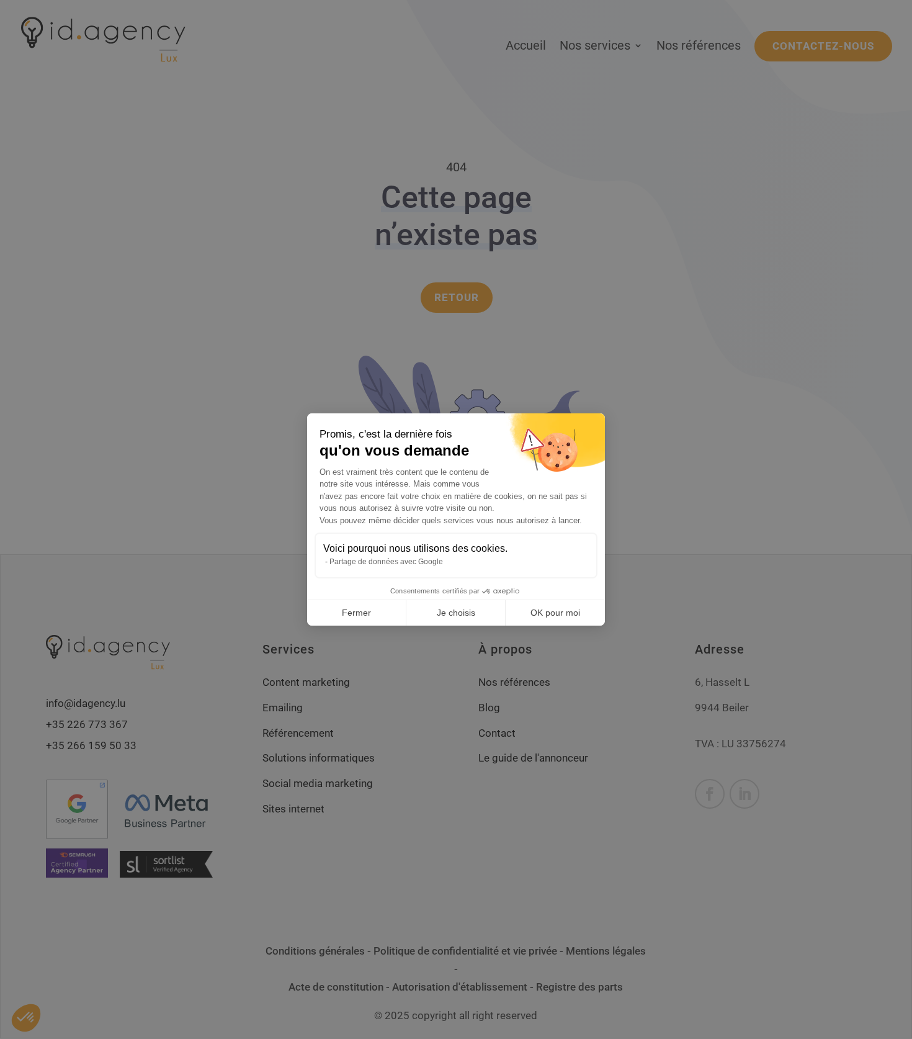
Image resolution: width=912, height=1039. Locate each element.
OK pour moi (555, 613)
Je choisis (456, 613)
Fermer (356, 613)
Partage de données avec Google (386, 561)
